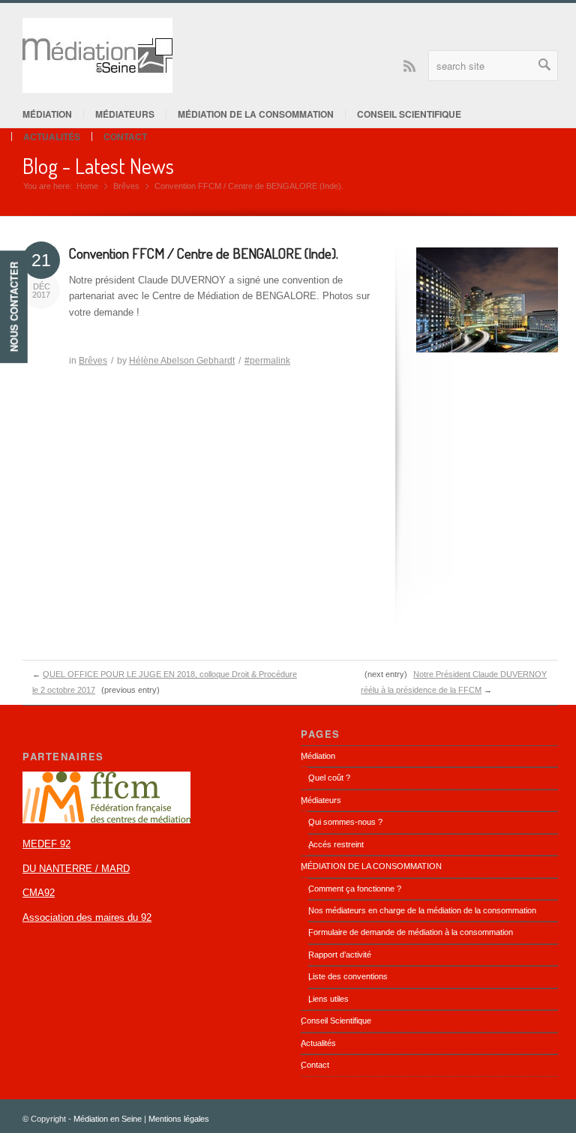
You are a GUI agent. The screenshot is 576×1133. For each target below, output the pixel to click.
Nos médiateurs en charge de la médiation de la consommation (422, 910)
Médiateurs (124, 113)
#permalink (267, 360)
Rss (409, 65)
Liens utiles (328, 998)
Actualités (51, 136)
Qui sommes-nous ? (345, 821)
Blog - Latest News (98, 165)
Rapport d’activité (339, 954)
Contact (125, 136)
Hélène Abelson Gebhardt (182, 360)
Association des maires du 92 (87, 917)
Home (87, 185)
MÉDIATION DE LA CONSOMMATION (256, 113)
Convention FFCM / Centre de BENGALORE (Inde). (203, 253)
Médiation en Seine (108, 1118)
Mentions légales (178, 1118)
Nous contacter (14, 307)
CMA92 (38, 892)
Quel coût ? (329, 777)
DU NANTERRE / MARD (76, 868)
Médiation (47, 113)
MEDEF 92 (46, 844)
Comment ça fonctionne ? (354, 888)
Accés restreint (336, 844)
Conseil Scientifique (409, 113)
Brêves (126, 185)
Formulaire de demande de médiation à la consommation (410, 932)
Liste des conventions (348, 976)
